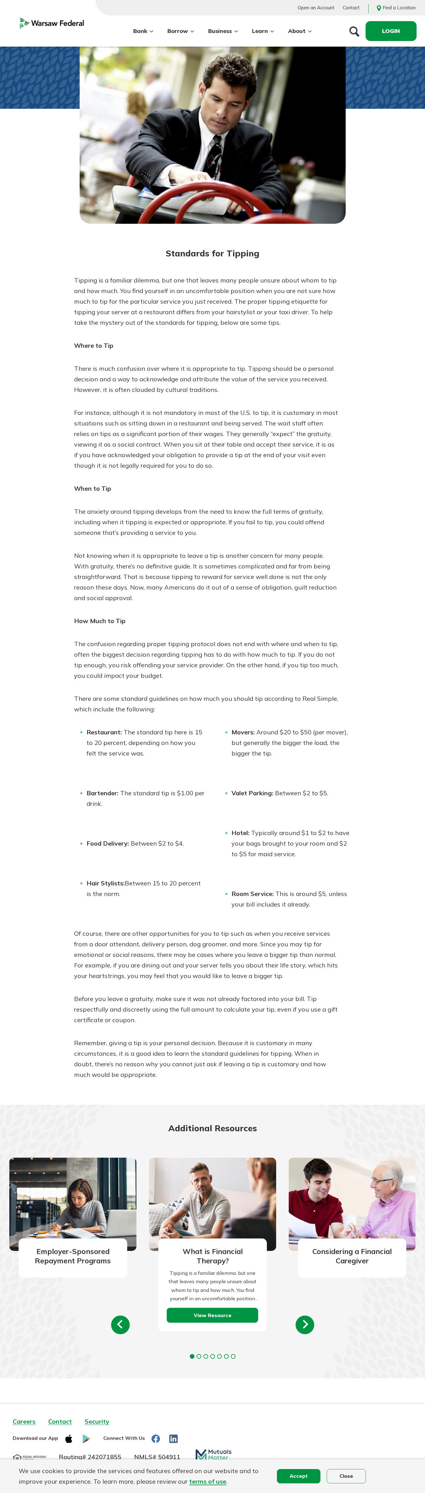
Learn (260, 30)
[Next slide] (305, 1325)
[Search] (354, 31)
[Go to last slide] (120, 1325)
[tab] (192, 1356)
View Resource (212, 1315)
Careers (24, 1421)
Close (346, 1476)
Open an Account (316, 8)
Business (220, 30)
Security (97, 1421)
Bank (140, 30)
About (297, 30)
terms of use (207, 1481)
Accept (299, 1476)
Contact (351, 8)
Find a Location (399, 8)
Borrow (177, 30)
